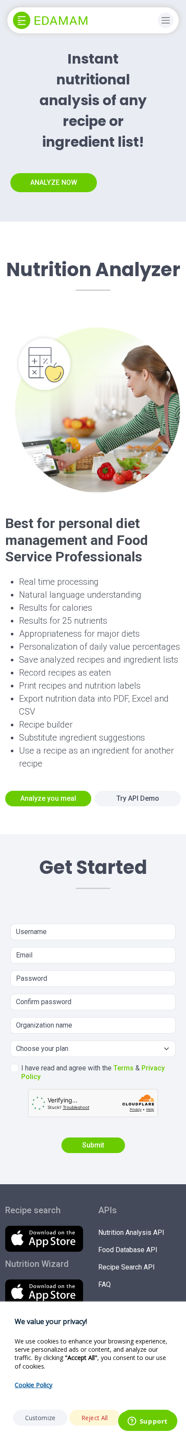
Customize (40, 1418)
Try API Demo (137, 798)
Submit (93, 1145)
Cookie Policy (33, 1385)
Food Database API (127, 1250)
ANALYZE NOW (53, 182)
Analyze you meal (48, 798)
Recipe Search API (126, 1267)
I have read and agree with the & (93, 1072)
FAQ (104, 1284)
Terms (123, 1068)
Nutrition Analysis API (131, 1232)
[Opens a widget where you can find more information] (147, 1422)
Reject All (94, 1418)
